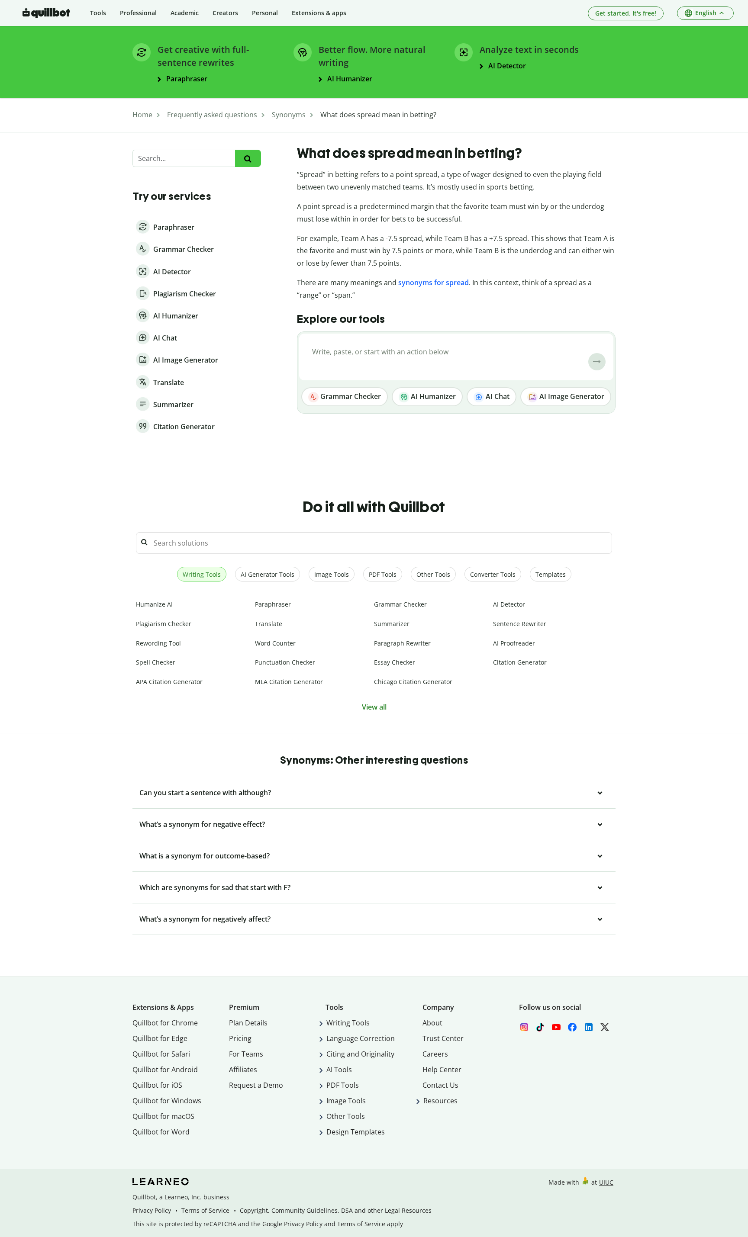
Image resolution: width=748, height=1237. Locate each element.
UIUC (606, 1182)
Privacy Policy (151, 1210)
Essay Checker (394, 662)
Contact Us (440, 1085)
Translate (268, 624)
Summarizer (391, 624)
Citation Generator (520, 662)
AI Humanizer (432, 396)
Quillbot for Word (161, 1132)
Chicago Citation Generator (413, 682)
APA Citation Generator (169, 682)
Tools (98, 13)
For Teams (246, 1054)
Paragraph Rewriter (402, 643)
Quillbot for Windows (166, 1100)
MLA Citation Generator (289, 682)
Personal (265, 13)
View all (374, 707)
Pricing (240, 1038)
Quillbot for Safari (161, 1054)
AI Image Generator (571, 396)
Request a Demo (256, 1085)
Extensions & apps (319, 13)
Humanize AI (154, 604)
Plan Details (248, 1023)
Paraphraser (273, 604)
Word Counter (275, 643)
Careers (435, 1054)
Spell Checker (155, 662)
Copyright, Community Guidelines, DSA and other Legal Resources (336, 1210)
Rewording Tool (158, 643)
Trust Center (443, 1038)
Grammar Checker (350, 396)
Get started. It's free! (625, 13)
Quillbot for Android (165, 1069)
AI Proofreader (514, 643)
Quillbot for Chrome (165, 1023)
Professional (138, 13)
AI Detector (509, 604)
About (432, 1023)
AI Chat (496, 396)
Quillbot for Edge (159, 1038)
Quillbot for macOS (163, 1116)
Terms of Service (205, 1210)
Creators (225, 13)
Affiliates (243, 1069)
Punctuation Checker (285, 662)
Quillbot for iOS (157, 1085)
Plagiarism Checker (163, 624)
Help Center (441, 1069)
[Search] (248, 158)
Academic (185, 13)
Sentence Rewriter (519, 624)
